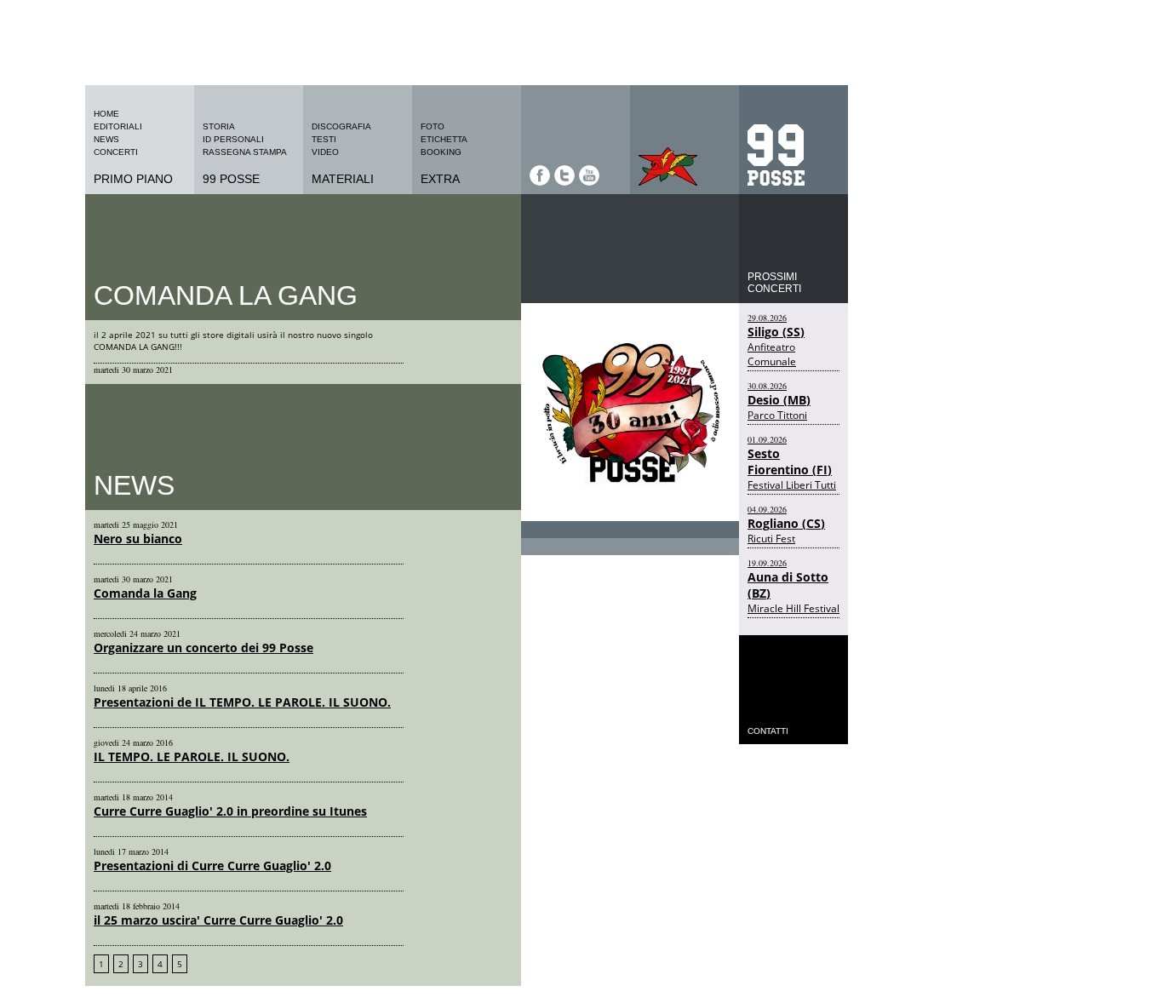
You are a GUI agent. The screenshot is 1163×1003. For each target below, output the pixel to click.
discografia (341, 126)
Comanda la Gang (145, 593)
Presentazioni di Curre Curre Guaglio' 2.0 (212, 865)
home (106, 113)
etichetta (444, 139)
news (106, 139)
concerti (116, 152)
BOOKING (441, 152)
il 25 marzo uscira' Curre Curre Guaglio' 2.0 (218, 920)
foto (432, 126)
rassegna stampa (245, 152)
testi (324, 139)
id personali (233, 139)
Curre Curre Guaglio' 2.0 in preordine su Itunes (230, 811)
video (325, 152)
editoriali (118, 126)
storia (219, 126)
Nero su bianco (138, 538)
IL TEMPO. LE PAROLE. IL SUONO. (191, 756)
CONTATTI (768, 731)
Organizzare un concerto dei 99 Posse (203, 647)
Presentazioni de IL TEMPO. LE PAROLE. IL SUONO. (242, 702)
